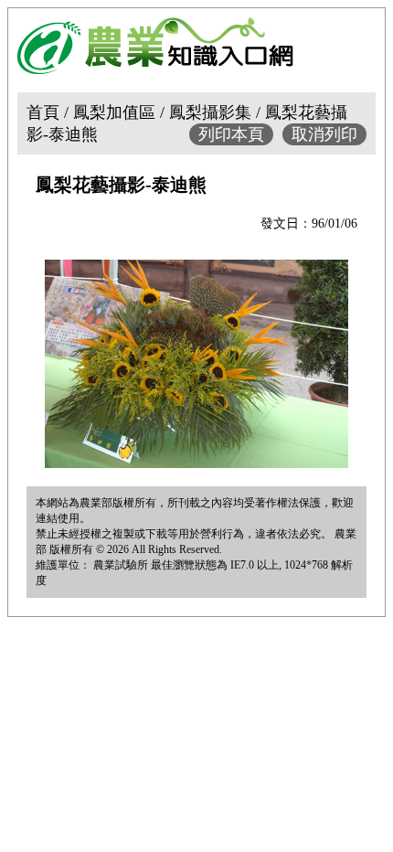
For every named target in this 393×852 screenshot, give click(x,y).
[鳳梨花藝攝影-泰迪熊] (196, 462)
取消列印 (324, 134)
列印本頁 (231, 134)
